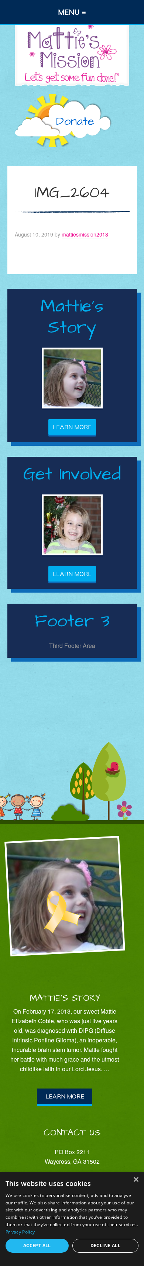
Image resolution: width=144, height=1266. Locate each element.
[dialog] (72, 1219)
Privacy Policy (20, 1232)
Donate (75, 121)
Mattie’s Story (65, 998)
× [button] (135, 1180)
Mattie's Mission (72, 52)
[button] (72, 12)
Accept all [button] (37, 1245)
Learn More (72, 427)
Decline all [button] (105, 1245)
